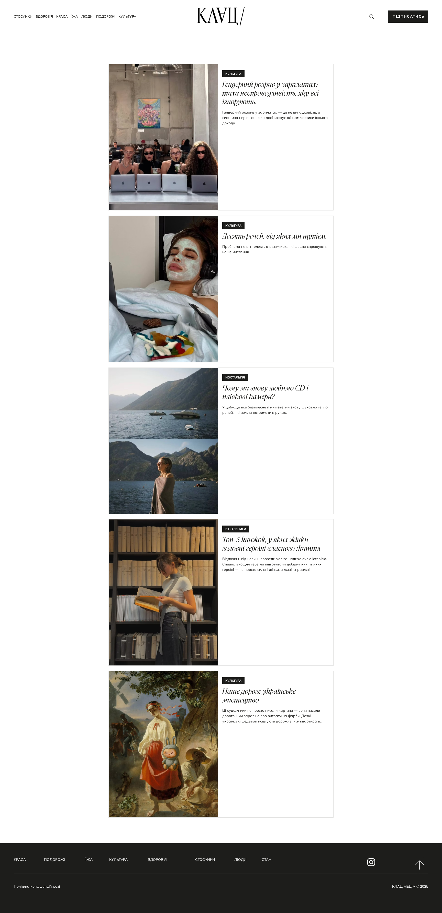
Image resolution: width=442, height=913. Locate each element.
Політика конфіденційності (37, 886)
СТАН (266, 859)
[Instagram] (371, 862)
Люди (240, 859)
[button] (408, 16)
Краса (20, 859)
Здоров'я (157, 859)
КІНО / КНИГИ (235, 529)
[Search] (371, 16)
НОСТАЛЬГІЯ (235, 377)
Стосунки (205, 859)
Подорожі (54, 859)
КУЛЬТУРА (233, 74)
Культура (118, 859)
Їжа (89, 859)
